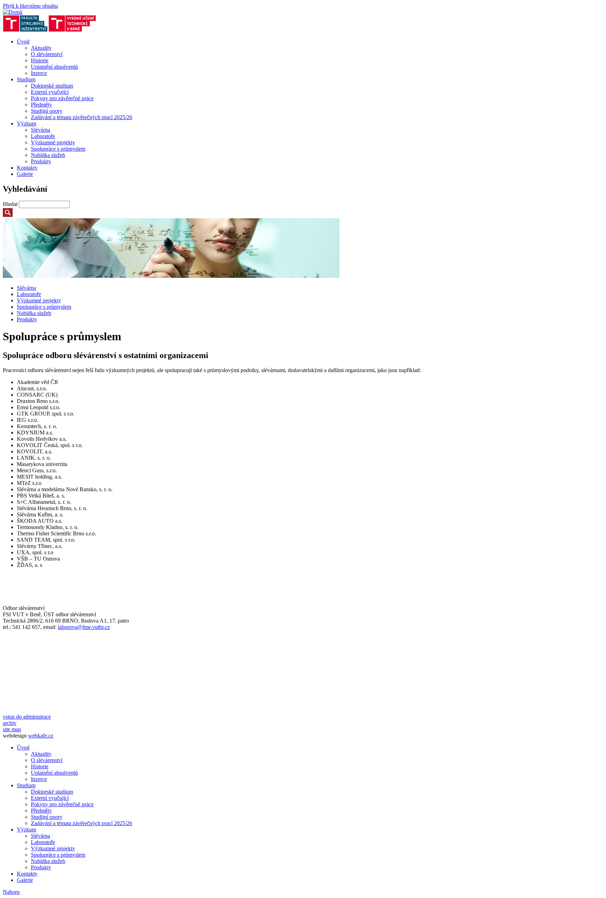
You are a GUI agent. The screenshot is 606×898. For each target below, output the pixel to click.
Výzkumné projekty (53, 142)
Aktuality (41, 48)
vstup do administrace (27, 717)
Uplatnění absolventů (54, 67)
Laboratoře (43, 136)
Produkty (41, 161)
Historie (39, 60)
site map (12, 729)
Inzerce (39, 73)
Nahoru (11, 892)
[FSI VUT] (25, 30)
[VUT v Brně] (72, 30)
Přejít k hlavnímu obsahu (30, 6)
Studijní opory (46, 111)
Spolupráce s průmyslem (58, 149)
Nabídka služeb (48, 155)
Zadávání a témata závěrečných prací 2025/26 (81, 117)
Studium (26, 79)
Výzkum (26, 123)
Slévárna (40, 130)
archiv (9, 723)
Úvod (23, 41)
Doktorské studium (52, 86)
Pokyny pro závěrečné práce (62, 98)
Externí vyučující (50, 92)
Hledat (11, 204)
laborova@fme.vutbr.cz (84, 627)
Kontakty (27, 168)
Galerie (25, 174)
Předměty (41, 105)
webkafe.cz (40, 736)
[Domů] (12, 12)
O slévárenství (46, 54)
